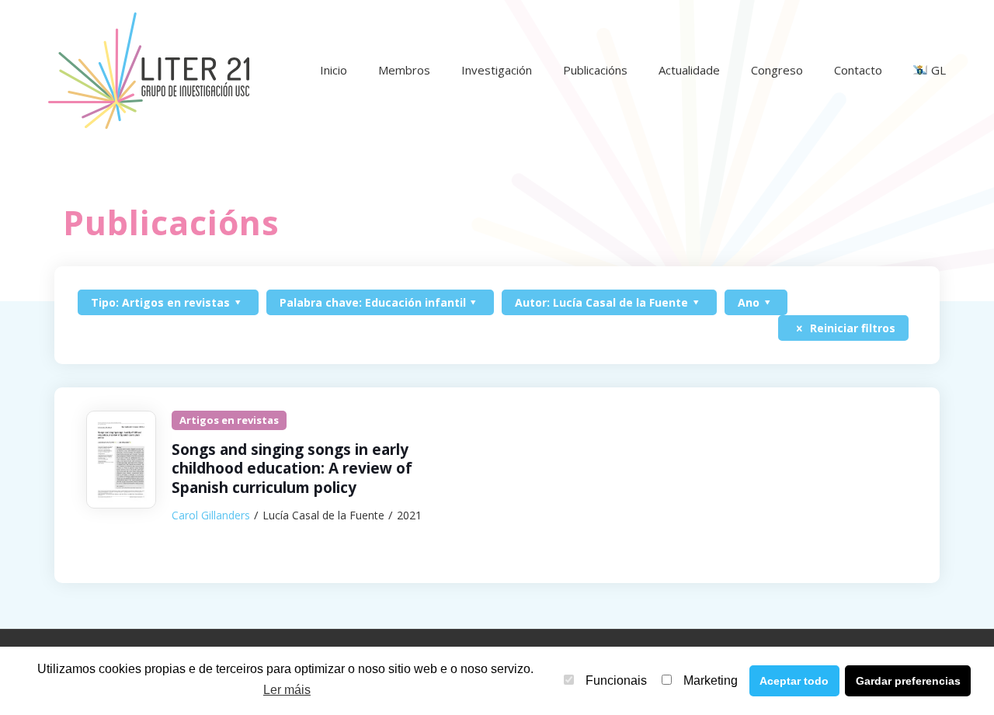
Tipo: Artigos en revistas (160, 302)
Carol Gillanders (211, 515)
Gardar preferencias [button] (908, 681)
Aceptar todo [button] (794, 681)
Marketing (710, 680)
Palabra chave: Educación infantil (373, 302)
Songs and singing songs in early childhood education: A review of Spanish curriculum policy (292, 468)
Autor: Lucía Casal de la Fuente (601, 302)
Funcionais (616, 680)
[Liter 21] (148, 70)
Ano (748, 302)
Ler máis (287, 689)
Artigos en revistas (229, 420)
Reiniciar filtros (851, 328)
